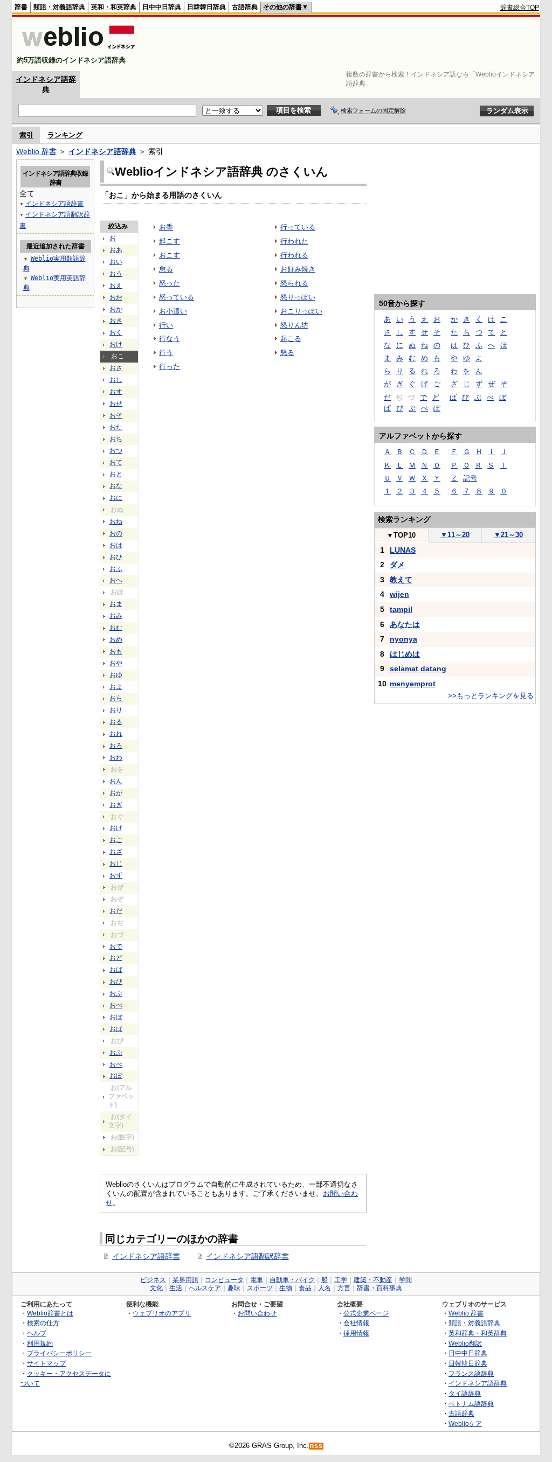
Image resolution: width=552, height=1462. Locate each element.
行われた (294, 241)
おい (115, 262)
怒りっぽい (297, 297)
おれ (115, 733)
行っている (297, 227)
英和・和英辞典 (113, 7)
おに (115, 498)
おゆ (115, 675)
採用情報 (356, 1332)
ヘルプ (36, 1332)
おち (115, 439)
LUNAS (403, 550)
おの (115, 533)
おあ (115, 250)
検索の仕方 (43, 1322)
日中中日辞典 (161, 7)
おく (115, 332)
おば (115, 969)
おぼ (115, 1017)
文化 (156, 1288)
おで (115, 946)
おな (115, 486)
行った (169, 367)
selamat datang (418, 668)
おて (115, 462)
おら (115, 698)
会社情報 (356, 1322)
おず (115, 875)
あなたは (405, 624)
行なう (169, 339)
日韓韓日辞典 (206, 7)
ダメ (397, 564)
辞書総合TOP (519, 7)
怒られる (294, 283)
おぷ (115, 1052)
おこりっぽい (301, 311)
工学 (340, 1280)
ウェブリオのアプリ (162, 1313)
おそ (115, 415)
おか (115, 309)
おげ (115, 828)
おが (115, 793)
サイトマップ (46, 1363)
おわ (115, 757)
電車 (256, 1280)
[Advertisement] (343, 44)
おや (115, 663)
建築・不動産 (373, 1280)
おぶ (115, 993)
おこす (169, 255)
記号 (470, 478)
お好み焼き (297, 269)
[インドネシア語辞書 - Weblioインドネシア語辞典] (77, 51)
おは (115, 545)
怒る (287, 353)
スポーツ (260, 1288)
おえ (115, 285)
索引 (26, 135)
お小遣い (173, 311)
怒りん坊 (294, 325)
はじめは (405, 654)
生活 (175, 1288)
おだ (115, 911)
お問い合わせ (257, 1313)
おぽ (115, 1076)
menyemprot (413, 683)
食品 (305, 1288)
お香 (166, 227)
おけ (115, 344)
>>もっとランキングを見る (491, 696)
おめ (115, 639)
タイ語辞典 (464, 1393)
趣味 (233, 1288)
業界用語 (185, 1280)
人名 (324, 1288)
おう (115, 273)
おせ (115, 403)
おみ (115, 615)
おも (115, 651)
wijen (399, 594)
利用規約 (40, 1343)
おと (115, 474)
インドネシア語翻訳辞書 (247, 1256)
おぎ (115, 805)
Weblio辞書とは (50, 1313)
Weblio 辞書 (36, 151)
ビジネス (153, 1280)
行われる (294, 255)
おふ (115, 569)
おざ (115, 851)
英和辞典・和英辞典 (477, 1332)
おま (115, 604)
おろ (115, 745)
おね (115, 521)
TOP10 (401, 535)
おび (115, 981)
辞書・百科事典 (379, 1288)
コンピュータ (224, 1280)
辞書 (21, 7)
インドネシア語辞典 (102, 151)
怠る (166, 269)
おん (115, 781)
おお (115, 297)
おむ (115, 627)
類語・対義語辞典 (59, 7)
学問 (405, 1280)
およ (115, 687)
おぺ (115, 1064)
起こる (290, 339)
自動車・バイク (292, 1280)
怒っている (176, 297)
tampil (401, 609)
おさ (115, 368)
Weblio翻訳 (465, 1343)
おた (115, 427)
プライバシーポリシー (59, 1352)
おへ (115, 580)
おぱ (115, 1029)
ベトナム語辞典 (471, 1403)
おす (115, 391)
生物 (285, 1288)
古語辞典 (245, 7)
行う (166, 353)
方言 (343, 1288)
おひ (115, 557)
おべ (115, 1005)
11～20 (455, 535)
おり (115, 710)
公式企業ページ (366, 1313)
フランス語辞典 (471, 1373)
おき (115, 320)
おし (115, 380)
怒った (169, 283)
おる (115, 722)
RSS (316, 1446)
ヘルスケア (205, 1288)
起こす (169, 241)
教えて (401, 579)
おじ (115, 863)
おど (115, 958)
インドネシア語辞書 (146, 1256)
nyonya (403, 639)
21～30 (508, 535)
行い (166, 325)
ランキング (64, 135)
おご (115, 840)
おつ (115, 450)
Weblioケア (465, 1423)
